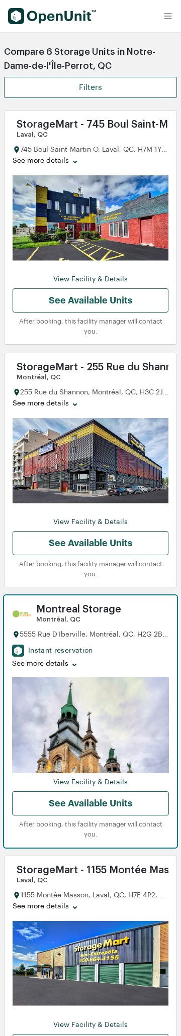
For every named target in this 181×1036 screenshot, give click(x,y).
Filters (90, 87)
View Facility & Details (90, 279)
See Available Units (90, 300)
